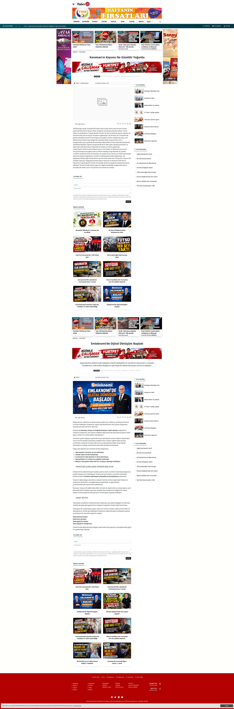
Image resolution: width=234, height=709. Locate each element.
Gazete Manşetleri (133, 685)
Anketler (104, 685)
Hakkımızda (120, 677)
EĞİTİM (104, 22)
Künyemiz (111, 677)
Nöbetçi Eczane (106, 687)
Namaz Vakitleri (132, 687)
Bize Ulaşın (139, 677)
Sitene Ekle (95, 677)
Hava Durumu (119, 687)
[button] (17, 27)
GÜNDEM (76, 22)
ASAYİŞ (131, 22)
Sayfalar (117, 685)
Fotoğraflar (217, 26)
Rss (103, 677)
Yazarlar (227, 26)
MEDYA (141, 22)
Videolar (207, 26)
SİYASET (95, 22)
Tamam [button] (226, 705)
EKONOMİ (85, 22)
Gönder (128, 201)
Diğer (149, 22)
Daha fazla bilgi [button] (77, 705)
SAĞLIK (113, 22)
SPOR (122, 22)
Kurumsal (130, 677)
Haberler (75, 52)
